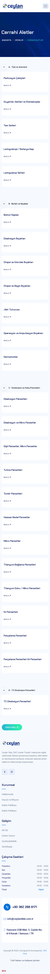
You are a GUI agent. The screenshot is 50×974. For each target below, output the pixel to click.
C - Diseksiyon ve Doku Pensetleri (24, 387)
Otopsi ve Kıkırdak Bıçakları (18, 262)
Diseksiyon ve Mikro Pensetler (20, 422)
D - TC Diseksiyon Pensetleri (22, 690)
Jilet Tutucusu (12, 309)
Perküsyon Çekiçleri (14, 78)
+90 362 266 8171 (24, 907)
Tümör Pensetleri (13, 493)
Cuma (4, 881)
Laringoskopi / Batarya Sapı (19, 149)
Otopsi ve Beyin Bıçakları (17, 285)
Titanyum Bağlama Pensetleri (20, 564)
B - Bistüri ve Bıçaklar (18, 203)
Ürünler (19, 40)
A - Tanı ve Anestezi (18, 67)
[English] (5, 970)
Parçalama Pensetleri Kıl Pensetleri (23, 659)
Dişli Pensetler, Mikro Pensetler (20, 446)
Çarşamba (6, 874)
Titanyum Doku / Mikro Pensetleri (22, 588)
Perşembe (6, 877)
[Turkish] (3, 970)
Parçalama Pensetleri (15, 635)
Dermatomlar (11, 356)
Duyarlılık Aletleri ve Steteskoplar (22, 101)
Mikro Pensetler (12, 541)
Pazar (4, 889)
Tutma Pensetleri (13, 470)
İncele (6, 85)
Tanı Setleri (10, 125)
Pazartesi (6, 866)
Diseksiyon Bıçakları (14, 238)
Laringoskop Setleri (14, 172)
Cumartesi (6, 885)
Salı (3, 870)
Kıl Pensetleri (11, 612)
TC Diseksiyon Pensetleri (17, 701)
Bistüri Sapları (11, 214)
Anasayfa (6, 40)
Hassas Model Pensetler (17, 517)
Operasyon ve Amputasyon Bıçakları (23, 333)
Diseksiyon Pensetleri (15, 399)
